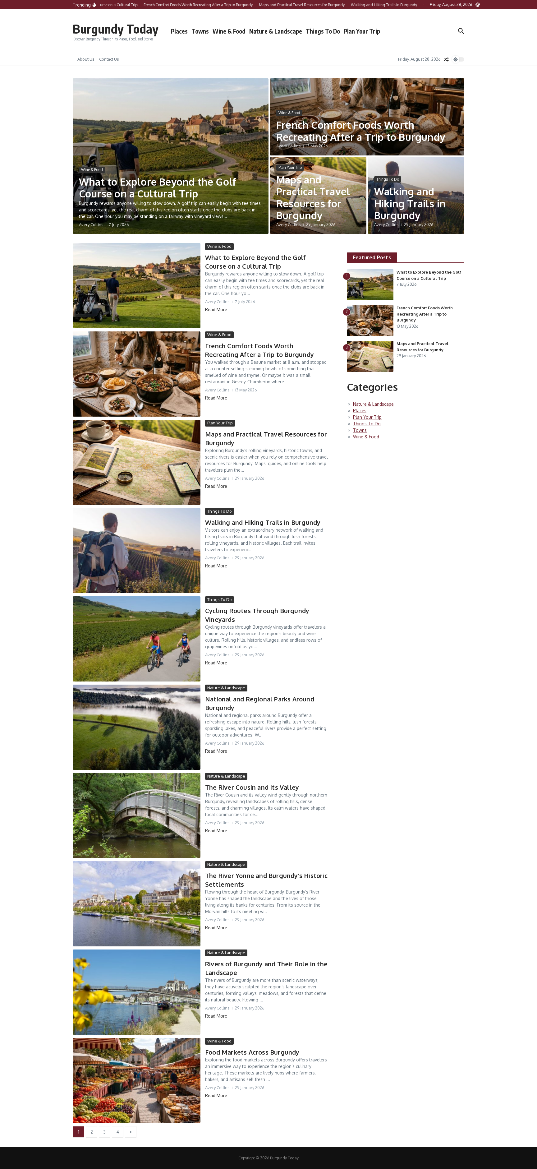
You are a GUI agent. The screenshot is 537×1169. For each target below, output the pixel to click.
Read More (216, 309)
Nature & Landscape (275, 31)
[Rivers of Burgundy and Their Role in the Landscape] (136, 992)
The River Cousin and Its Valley (252, 787)
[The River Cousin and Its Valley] (136, 815)
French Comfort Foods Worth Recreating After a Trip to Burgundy (360, 130)
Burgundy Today (115, 28)
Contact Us (109, 59)
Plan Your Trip (362, 31)
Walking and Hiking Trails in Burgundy (410, 203)
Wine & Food (229, 31)
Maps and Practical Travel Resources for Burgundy (313, 197)
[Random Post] (446, 59)
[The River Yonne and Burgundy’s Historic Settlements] (136, 903)
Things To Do (323, 31)
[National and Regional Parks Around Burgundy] (136, 727)
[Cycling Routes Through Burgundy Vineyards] (136, 639)
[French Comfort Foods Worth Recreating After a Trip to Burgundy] (136, 374)
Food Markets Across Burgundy (252, 1052)
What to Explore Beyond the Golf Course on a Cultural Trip (157, 187)
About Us (85, 59)
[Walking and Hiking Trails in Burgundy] (136, 550)
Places (179, 31)
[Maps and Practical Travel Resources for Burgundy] (136, 462)
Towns (200, 31)
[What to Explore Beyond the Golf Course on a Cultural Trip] (136, 285)
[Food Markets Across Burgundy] (136, 1080)
